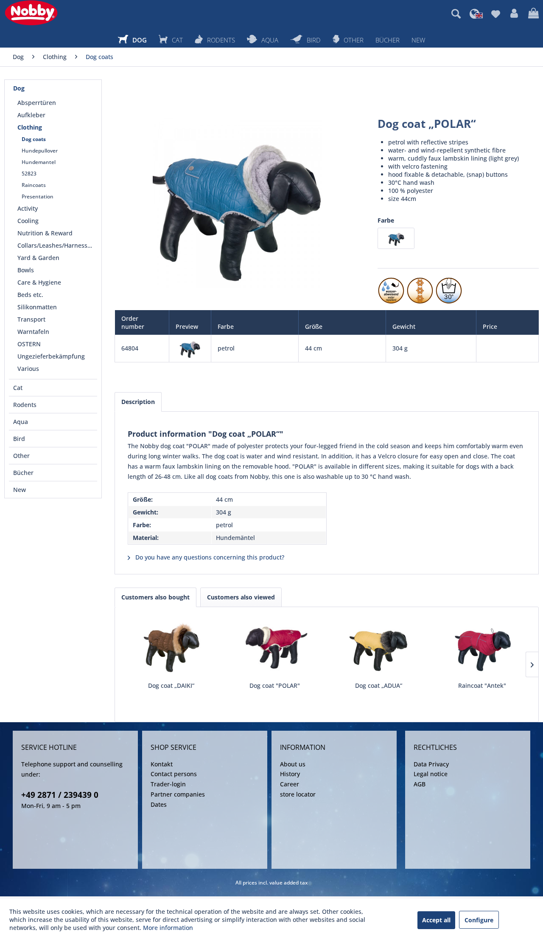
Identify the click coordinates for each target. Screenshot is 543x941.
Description (138, 402)
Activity (27, 208)
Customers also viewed (241, 597)
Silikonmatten (37, 307)
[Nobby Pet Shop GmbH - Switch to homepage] (31, 12)
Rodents (24, 405)
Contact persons (174, 774)
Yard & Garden (38, 258)
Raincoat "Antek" (482, 685)
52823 (29, 173)
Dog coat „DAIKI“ (171, 685)
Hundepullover (40, 150)
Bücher (23, 473)
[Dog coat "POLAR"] (275, 647)
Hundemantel (39, 162)
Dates (159, 804)
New (19, 490)
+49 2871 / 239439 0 (59, 794)
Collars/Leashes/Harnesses (55, 245)
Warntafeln (33, 332)
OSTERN (29, 344)
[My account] (514, 13)
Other (21, 456)
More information (168, 928)
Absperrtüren (36, 103)
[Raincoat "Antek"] (482, 647)
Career (289, 784)
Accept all (436, 920)
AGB (419, 784)
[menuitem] (456, 13)
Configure (479, 920)
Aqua (20, 422)
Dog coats (34, 139)
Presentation (37, 196)
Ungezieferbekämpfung (51, 356)
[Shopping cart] (533, 13)
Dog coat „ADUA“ (378, 685)
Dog (19, 88)
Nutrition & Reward (45, 233)
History (290, 774)
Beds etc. (30, 295)
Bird (19, 439)
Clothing (29, 127)
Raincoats (34, 185)
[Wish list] (495, 13)
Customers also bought (155, 597)
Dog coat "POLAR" (274, 685)
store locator (298, 794)
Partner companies (178, 794)
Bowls (25, 270)
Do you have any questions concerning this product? (209, 557)
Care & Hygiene (39, 282)
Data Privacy (431, 764)
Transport (31, 319)
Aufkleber (31, 115)
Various (28, 369)
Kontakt (162, 764)
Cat (17, 388)
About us (292, 764)
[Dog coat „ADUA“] (378, 647)
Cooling (28, 221)
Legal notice (431, 774)
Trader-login (168, 784)
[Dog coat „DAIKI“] (171, 647)
